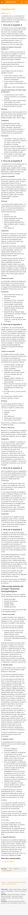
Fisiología (23, 894)
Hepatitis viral (8, 9)
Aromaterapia (15, 898)
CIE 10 (24, 903)
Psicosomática (17, 889)
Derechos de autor (11, 884)
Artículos (11, 889)
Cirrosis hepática (9, 861)
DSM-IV (20, 903)
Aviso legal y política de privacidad (16, 882)
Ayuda (3, 884)
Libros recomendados (12, 903)
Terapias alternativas (6, 898)
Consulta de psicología (13, 901)
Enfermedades (16, 894)
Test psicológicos (9, 891)
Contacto (3, 882)
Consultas (16, 891)
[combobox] (22, 2)
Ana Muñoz (7, 13)
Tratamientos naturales (16, 896)
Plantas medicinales (6, 896)
